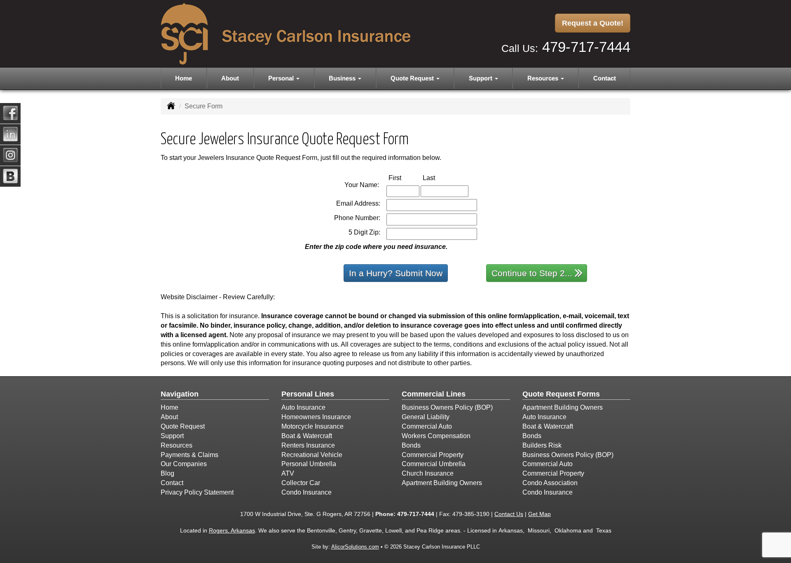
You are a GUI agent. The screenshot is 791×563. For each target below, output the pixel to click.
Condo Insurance (306, 492)
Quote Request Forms (561, 394)
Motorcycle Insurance (312, 426)
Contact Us (508, 514)
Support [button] (481, 78)
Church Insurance (428, 473)
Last (437, 177)
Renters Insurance (308, 445)
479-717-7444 (586, 47)
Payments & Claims (189, 454)
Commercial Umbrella (434, 463)
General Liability (425, 416)
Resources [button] (543, 78)
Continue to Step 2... (531, 273)
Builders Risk (542, 445)
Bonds (411, 445)
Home (183, 78)
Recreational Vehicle (311, 454)
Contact (604, 78)
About (230, 78)
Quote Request (183, 426)
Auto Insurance (303, 407)
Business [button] (343, 78)
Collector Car (300, 482)
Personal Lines (307, 394)
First (403, 177)
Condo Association (550, 482)
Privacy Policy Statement (197, 492)
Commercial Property (432, 454)
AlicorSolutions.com (355, 547)
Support (172, 435)
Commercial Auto (427, 426)
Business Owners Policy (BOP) (447, 407)
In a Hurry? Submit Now (395, 273)
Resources (176, 445)
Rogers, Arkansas (232, 530)
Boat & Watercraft (306, 435)
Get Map (539, 514)
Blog (167, 473)
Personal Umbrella (308, 463)
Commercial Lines (434, 394)
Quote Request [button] (413, 78)
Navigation (180, 394)
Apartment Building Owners (442, 482)
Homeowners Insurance (316, 416)
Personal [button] (281, 78)
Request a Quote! (592, 23)
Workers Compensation (436, 435)
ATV (287, 473)
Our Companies (184, 463)
